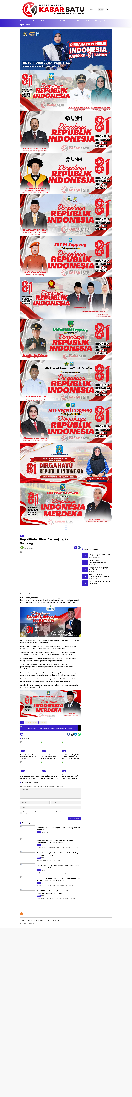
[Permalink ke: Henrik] (22, 547)
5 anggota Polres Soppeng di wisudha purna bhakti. (98, 568)
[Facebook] (68, 734)
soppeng (43, 722)
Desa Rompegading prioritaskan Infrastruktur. (99, 582)
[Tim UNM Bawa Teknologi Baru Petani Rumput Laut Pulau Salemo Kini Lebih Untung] (71, 767)
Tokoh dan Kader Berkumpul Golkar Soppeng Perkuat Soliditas (29, 756)
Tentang (23, 920)
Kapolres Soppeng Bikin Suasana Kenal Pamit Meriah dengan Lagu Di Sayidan (29, 776)
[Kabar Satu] (53, 9)
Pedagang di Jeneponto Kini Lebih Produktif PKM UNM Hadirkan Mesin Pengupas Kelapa (50, 776)
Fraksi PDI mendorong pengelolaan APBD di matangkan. (100, 575)
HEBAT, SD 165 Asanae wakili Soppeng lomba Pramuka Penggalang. (98, 562)
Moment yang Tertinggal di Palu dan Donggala (99, 555)
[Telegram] (75, 734)
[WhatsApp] (79, 734)
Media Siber (40, 920)
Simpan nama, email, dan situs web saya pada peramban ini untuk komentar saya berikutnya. (48, 813)
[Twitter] (72, 734)
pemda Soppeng (32, 722)
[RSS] (21, 913)
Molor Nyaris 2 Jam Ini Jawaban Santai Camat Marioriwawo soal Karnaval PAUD (50, 756)
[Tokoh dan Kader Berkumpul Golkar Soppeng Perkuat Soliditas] (29, 747)
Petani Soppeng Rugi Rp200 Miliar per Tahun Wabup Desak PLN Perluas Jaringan (70, 756)
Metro (22, 536)
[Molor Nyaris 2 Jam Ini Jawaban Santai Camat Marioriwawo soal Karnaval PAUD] (50, 747)
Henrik (26, 547)
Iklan (47, 920)
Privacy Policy (56, 920)
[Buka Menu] (111, 9)
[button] (102, 9)
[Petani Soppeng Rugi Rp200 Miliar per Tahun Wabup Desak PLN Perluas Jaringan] (71, 747)
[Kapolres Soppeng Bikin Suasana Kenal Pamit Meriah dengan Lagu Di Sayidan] (29, 767)
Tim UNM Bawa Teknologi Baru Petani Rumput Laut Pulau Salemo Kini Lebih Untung (70, 776)
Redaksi (30, 920)
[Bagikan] (79, 547)
